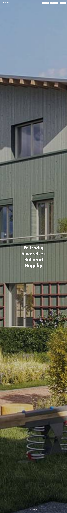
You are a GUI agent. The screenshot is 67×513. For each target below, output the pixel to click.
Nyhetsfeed (45, 3)
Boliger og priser (54, 3)
